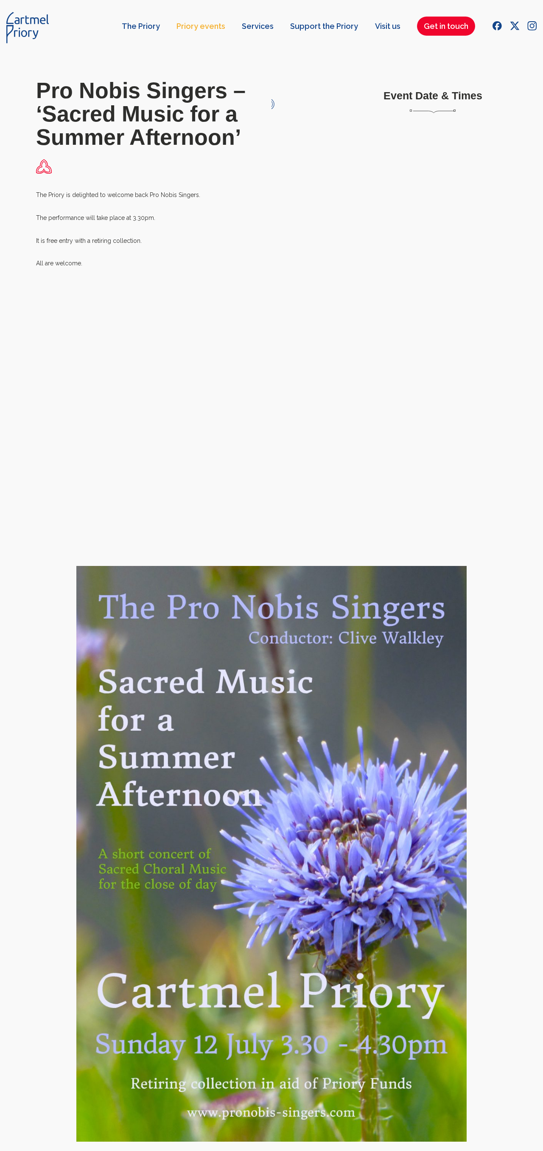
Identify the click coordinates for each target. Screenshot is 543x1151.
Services (258, 26)
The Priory (141, 26)
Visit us (387, 26)
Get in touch (446, 26)
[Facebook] (497, 26)
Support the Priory (324, 26)
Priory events (200, 26)
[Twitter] (514, 26)
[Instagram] (532, 26)
